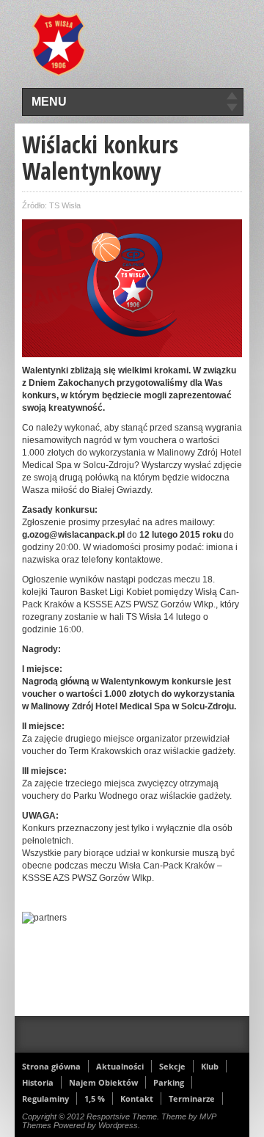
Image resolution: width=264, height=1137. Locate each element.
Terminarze (192, 1098)
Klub (210, 1066)
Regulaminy (45, 1098)
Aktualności (120, 1066)
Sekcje (172, 1066)
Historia (38, 1082)
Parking (168, 1082)
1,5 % (94, 1098)
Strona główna (51, 1066)
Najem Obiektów (103, 1082)
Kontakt (136, 1098)
